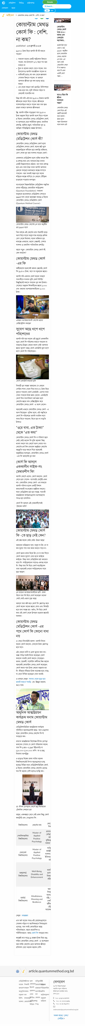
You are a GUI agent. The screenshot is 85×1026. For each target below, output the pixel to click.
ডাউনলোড (30, 3)
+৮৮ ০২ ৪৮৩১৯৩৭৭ (62, 1004)
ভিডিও (21, 3)
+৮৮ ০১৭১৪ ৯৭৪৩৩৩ (62, 998)
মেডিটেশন (12, 3)
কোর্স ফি (35, 933)
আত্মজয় (25, 915)
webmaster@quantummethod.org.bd (65, 1009)
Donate (50, 2)
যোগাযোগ (5, 8)
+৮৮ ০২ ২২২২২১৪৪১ (63, 1001)
